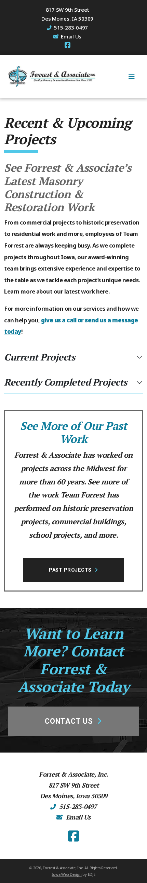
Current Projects (39, 357)
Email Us (71, 36)
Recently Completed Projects (65, 382)
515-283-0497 (78, 806)
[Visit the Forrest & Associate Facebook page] (67, 45)
